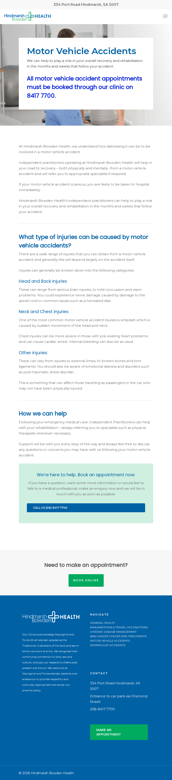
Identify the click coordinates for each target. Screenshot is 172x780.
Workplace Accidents (107, 645)
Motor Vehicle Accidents (110, 640)
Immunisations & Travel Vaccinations (119, 627)
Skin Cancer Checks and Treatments (118, 636)
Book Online (86, 580)
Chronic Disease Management (113, 631)
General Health (102, 623)
